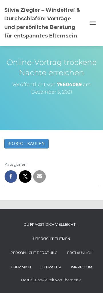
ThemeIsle (72, 280)
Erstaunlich (79, 253)
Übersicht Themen (51, 239)
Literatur (51, 267)
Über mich (21, 267)
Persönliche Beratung (34, 253)
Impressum (81, 267)
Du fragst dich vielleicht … (51, 224)
